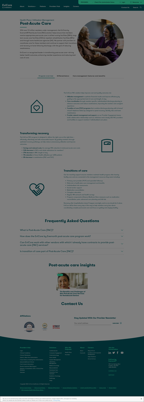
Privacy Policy (56, 400)
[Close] (141, 399)
